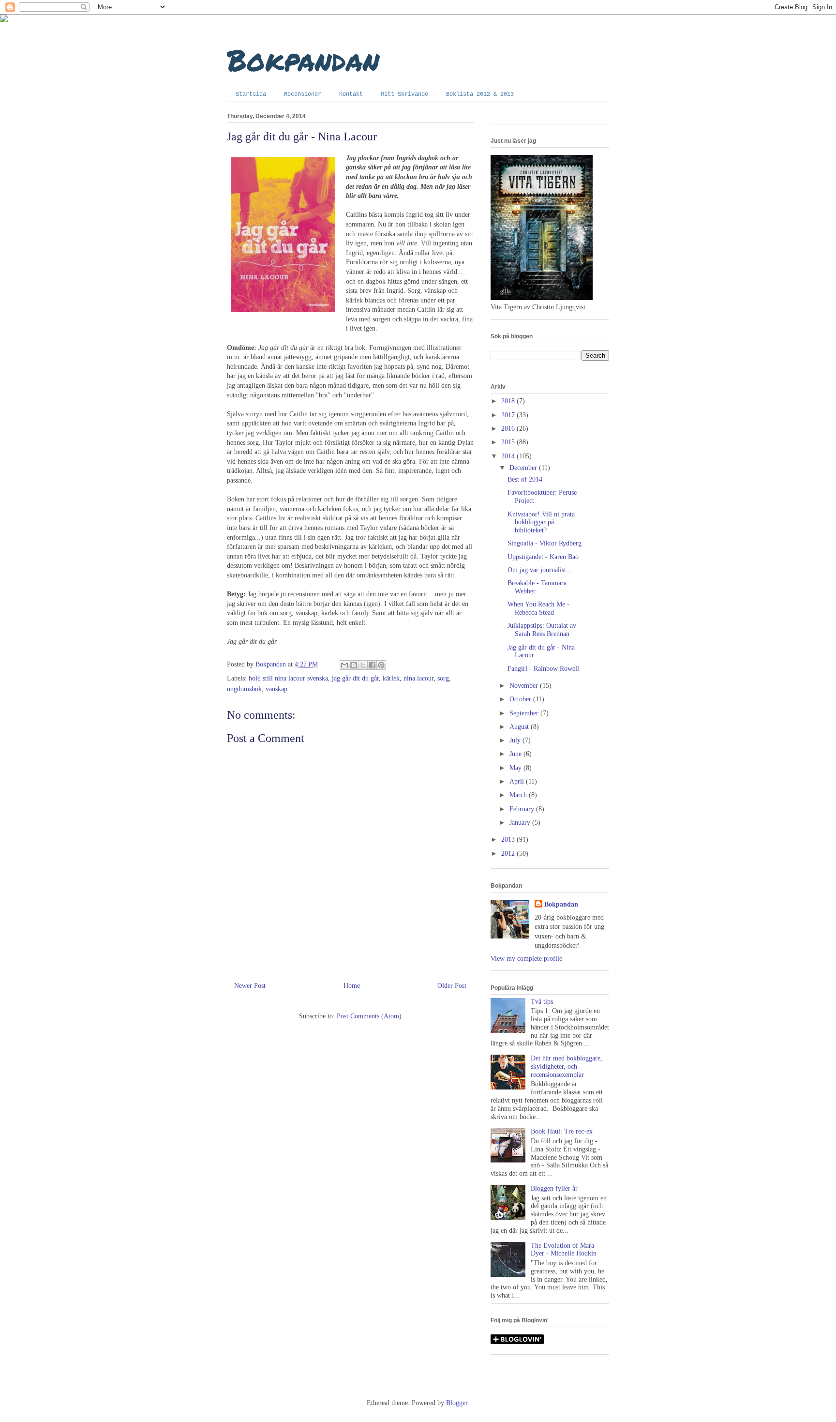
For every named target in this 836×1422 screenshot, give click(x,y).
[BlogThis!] (353, 665)
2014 (509, 456)
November (524, 685)
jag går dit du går (355, 678)
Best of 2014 (525, 479)
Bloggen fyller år (554, 1188)
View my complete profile (526, 958)
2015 (509, 442)
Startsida (251, 94)
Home (351, 985)
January (520, 822)
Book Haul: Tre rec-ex (562, 1131)
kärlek (391, 678)
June (516, 753)
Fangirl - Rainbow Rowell (543, 668)
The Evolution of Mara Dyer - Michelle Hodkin (564, 1249)
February (522, 809)
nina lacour (418, 678)
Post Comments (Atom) (369, 1016)
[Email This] (344, 665)
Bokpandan (303, 59)
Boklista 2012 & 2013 (480, 94)
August (520, 726)
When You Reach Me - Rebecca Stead (538, 608)
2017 (509, 415)
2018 (509, 401)
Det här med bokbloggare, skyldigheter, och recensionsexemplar (566, 1066)
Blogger (456, 1403)
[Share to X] (363, 665)
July (515, 740)
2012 (509, 853)
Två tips (542, 1001)
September (524, 713)
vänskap (276, 689)
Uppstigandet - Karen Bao (543, 556)
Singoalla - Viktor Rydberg (545, 543)
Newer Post (250, 985)
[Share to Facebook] (372, 665)
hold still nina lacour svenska (288, 678)
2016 (509, 428)
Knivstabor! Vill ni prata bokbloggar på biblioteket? (541, 522)
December (524, 467)
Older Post (451, 985)
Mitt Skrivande (404, 94)
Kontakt (351, 94)
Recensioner (302, 94)
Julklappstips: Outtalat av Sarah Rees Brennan (542, 629)
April (517, 781)
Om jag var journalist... (540, 570)
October (521, 699)
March (519, 795)
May (516, 768)
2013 (509, 839)
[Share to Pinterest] (381, 665)
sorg (443, 678)
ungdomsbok (244, 689)
